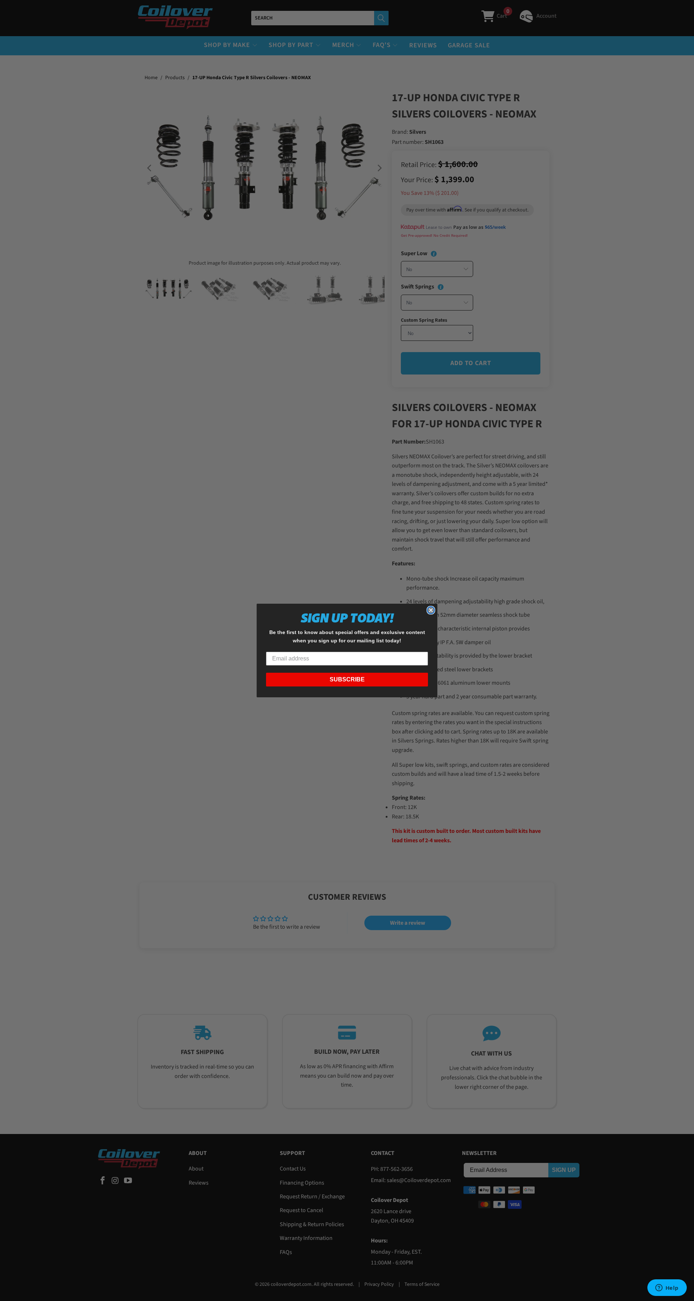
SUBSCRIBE (347, 679)
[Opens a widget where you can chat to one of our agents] (667, 1288)
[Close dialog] (430, 610)
